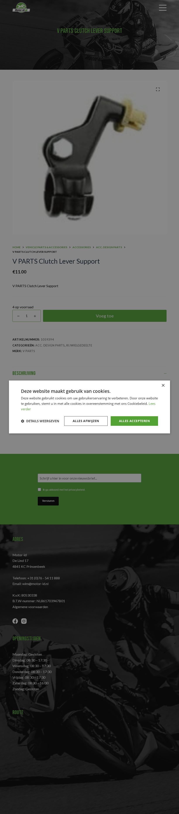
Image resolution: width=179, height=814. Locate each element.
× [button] (163, 385)
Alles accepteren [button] (134, 421)
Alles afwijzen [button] (86, 421)
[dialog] (89, 407)
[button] (40, 421)
